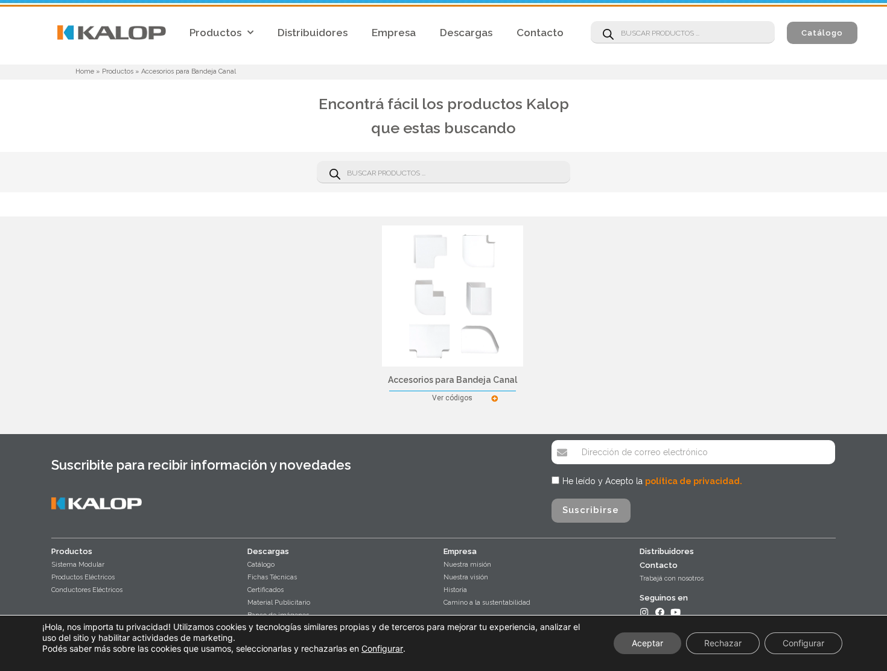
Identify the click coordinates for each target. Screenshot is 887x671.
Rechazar (723, 643)
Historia (455, 590)
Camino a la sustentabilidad (487, 602)
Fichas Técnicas (272, 577)
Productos (215, 33)
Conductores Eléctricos (86, 590)
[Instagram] (644, 612)
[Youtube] (675, 612)
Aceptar (647, 643)
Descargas (466, 33)
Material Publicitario (278, 602)
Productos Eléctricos (83, 577)
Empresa (394, 33)
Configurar (382, 648)
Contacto (540, 33)
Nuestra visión (466, 577)
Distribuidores (313, 33)
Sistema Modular (77, 565)
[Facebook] (659, 612)
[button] (822, 33)
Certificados (265, 590)
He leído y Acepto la (652, 481)
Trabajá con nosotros (672, 578)
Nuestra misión (467, 565)
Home (84, 71)
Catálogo (261, 565)
